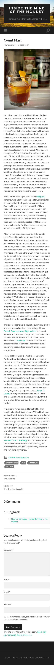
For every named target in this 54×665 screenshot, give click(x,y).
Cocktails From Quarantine (19, 457)
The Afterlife (10, 477)
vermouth (33, 463)
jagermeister (12, 463)
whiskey (9, 467)
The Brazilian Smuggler (14, 487)
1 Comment (23, 45)
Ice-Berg (23, 440)
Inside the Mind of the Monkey (27, 10)
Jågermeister (30, 331)
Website (7, 604)
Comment (8, 550)
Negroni (40, 196)
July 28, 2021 (9, 45)
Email (7, 592)
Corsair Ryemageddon (14, 331)
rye (23, 463)
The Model (20, 340)
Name (7, 579)
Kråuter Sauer (10, 440)
